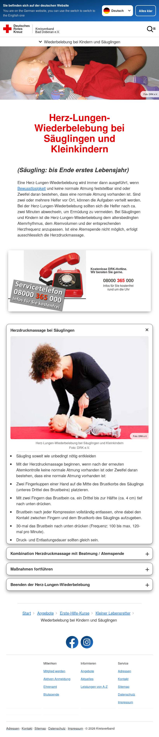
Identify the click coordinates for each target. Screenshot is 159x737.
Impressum (125, 702)
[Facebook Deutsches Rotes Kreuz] (72, 642)
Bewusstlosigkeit (31, 188)
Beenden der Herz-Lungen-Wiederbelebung (50, 584)
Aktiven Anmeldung (56, 679)
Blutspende (51, 694)
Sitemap (123, 686)
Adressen (124, 671)
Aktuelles (87, 679)
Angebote (87, 671)
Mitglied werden (54, 671)
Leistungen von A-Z (94, 686)
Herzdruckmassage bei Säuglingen (42, 330)
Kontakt (123, 679)
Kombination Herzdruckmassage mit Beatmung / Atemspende (67, 553)
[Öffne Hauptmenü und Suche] (151, 29)
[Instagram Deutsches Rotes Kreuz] (87, 642)
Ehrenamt (50, 686)
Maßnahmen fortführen (31, 569)
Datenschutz (126, 694)
